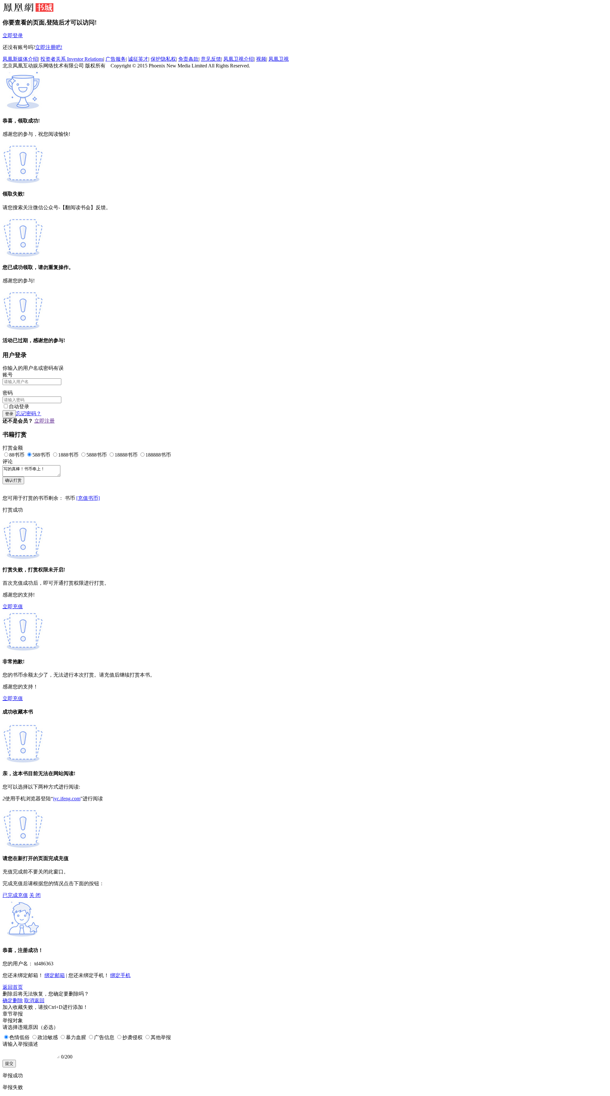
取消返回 (34, 1000)
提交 (9, 1063)
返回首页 (13, 987)
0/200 (66, 1056)
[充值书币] (88, 498)
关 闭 (35, 895)
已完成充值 (15, 895)
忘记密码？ (28, 413)
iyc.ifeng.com (66, 798)
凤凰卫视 (278, 59)
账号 (8, 374)
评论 (8, 461)
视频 (261, 59)
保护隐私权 (163, 59)
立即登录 (13, 35)
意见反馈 (211, 59)
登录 (9, 413)
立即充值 (13, 606)
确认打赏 (13, 480)
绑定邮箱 (54, 975)
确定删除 (13, 1000)
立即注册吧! (48, 47)
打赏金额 (13, 448)
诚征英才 (138, 59)
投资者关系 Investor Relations (71, 59)
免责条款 (188, 59)
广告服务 (115, 59)
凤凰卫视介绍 (238, 59)
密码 (8, 393)
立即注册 (44, 421)
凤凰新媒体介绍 (20, 59)
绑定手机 (120, 975)
